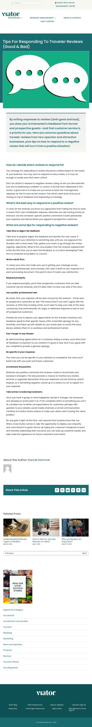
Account (7, 627)
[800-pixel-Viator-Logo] (11, 12)
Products (7, 650)
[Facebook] (57, 490)
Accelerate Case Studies (15, 621)
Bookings (7, 632)
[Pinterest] (78, 490)
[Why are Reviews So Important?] (75, 520)
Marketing (8, 638)
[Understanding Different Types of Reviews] (16, 520)
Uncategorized (10, 667)
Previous (9, 553)
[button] (5, 532)
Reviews (7, 656)
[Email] (83, 490)
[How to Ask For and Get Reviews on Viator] (46, 520)
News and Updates (12, 644)
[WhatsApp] (73, 490)
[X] (62, 490)
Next (84, 553)
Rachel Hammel (39, 460)
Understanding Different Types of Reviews (15, 540)
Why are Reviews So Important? (71, 540)
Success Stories (11, 661)
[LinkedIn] (67, 490)
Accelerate (8, 615)
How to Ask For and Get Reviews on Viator (44, 540)
